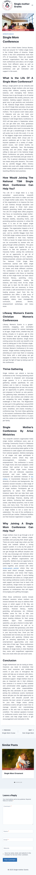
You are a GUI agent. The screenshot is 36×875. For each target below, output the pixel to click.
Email (6, 840)
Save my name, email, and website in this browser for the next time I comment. (18, 854)
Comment (8, 806)
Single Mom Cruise (8, 731)
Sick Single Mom (28, 731)
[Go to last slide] (5, 765)
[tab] (14, 782)
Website (6, 848)
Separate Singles (8, 34)
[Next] (30, 765)
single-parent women (11, 568)
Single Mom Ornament (13, 773)
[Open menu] (32, 5)
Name (6, 831)
